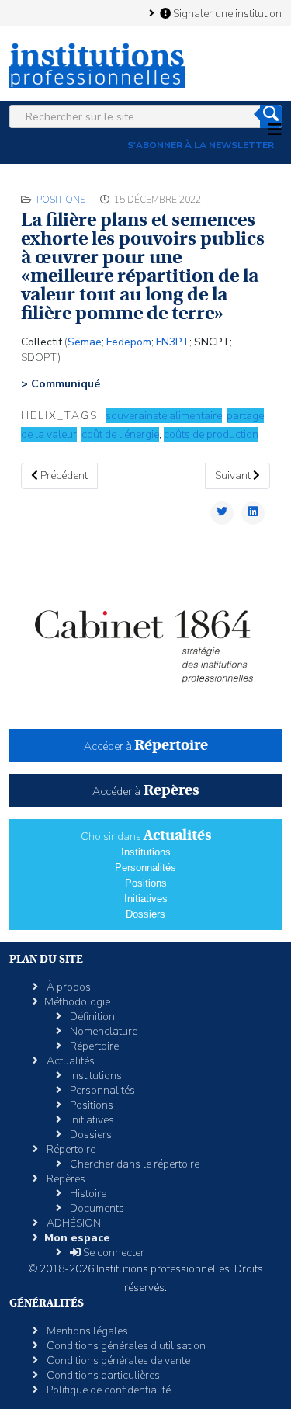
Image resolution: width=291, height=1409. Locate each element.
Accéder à (146, 746)
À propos (67, 987)
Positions (60, 199)
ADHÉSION (72, 1223)
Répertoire (93, 1046)
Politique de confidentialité (107, 1390)
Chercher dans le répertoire (133, 1164)
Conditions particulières (102, 1375)
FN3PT (172, 342)
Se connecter (112, 1252)
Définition (91, 1016)
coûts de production (211, 434)
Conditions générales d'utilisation (125, 1345)
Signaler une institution (226, 13)
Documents (96, 1208)
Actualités (69, 1060)
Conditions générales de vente (117, 1360)
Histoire (87, 1193)
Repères (64, 1178)
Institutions (146, 852)
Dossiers (145, 914)
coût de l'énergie (120, 434)
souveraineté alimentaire (164, 415)
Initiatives (146, 898)
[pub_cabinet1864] (145, 637)
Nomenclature (102, 1031)
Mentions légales (86, 1331)
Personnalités (145, 867)
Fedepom (128, 342)
